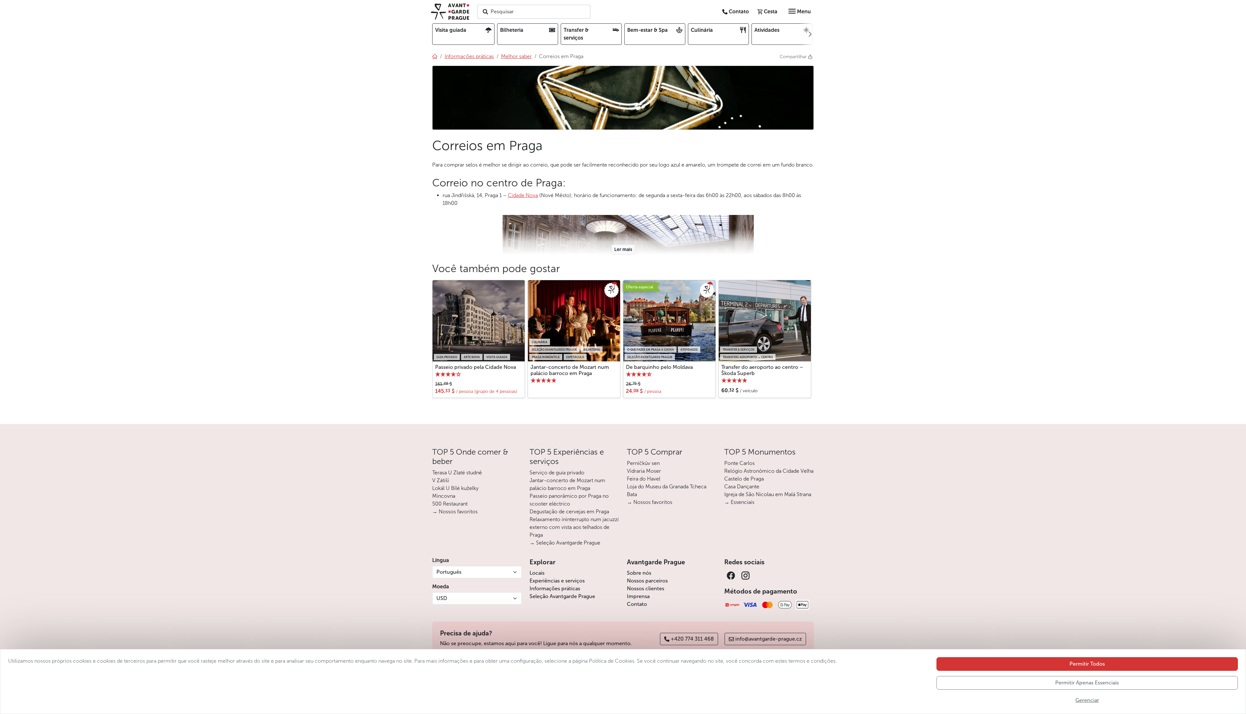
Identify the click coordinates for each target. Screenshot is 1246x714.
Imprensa (638, 596)
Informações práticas (555, 588)
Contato (637, 604)
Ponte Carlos (739, 463)
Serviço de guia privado (557, 473)
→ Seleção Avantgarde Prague (565, 543)
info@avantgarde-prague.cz (768, 639)
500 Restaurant (450, 504)
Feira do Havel (643, 479)
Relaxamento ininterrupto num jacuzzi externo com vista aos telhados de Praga (574, 527)
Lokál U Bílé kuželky (455, 488)
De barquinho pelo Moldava (659, 367)
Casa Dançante (741, 486)
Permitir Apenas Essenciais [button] (1087, 683)
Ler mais (623, 249)
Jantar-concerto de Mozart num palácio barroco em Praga (570, 370)
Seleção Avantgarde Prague (562, 596)
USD (441, 598)
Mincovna (443, 496)
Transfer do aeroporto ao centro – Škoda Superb (762, 370)
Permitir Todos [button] (1087, 664)
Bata (632, 494)
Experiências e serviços (557, 581)
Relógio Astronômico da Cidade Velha (768, 471)
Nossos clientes (645, 588)
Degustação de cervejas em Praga (569, 511)
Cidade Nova (523, 195)
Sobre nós (639, 573)
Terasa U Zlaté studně (457, 473)
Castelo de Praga (744, 479)
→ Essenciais (739, 502)
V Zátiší (440, 480)
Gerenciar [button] (1087, 700)
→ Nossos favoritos (455, 511)
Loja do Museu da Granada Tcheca (666, 486)
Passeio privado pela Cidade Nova (475, 367)
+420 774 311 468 (692, 639)
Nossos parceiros (647, 581)
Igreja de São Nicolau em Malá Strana (767, 494)
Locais (537, 573)
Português (448, 572)
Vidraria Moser (644, 471)
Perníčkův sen (643, 463)
